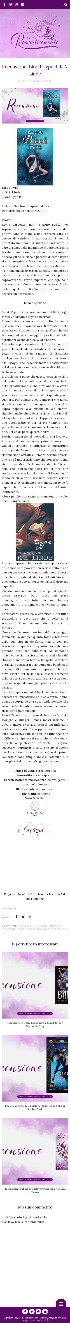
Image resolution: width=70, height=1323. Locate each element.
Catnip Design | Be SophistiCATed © (44, 1319)
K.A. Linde (41, 926)
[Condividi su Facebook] (16, 917)
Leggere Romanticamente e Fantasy (30, 1318)
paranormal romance (33, 929)
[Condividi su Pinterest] (30, 917)
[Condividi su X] (23, 917)
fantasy (25, 926)
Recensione (60, 929)
